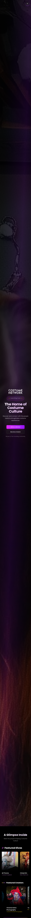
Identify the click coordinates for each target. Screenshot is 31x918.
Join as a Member (15, 427)
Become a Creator (15, 432)
